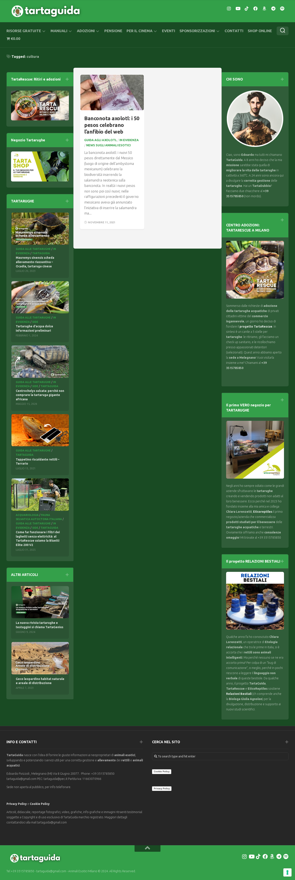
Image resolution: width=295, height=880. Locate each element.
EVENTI (168, 31)
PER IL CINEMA (139, 31)
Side (35, 321)
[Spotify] (282, 8)
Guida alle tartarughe (33, 249)
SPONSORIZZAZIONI (197, 31)
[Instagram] (229, 8)
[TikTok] (246, 8)
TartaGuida (41, 253)
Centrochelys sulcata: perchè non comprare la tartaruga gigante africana (40, 395)
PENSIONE (113, 31)
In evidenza (129, 140)
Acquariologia (27, 515)
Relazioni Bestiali (239, 693)
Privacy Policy (16, 804)
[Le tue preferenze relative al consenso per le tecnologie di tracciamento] (287, 872)
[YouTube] (238, 8)
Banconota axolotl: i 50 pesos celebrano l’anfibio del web (112, 125)
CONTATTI (234, 31)
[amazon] (264, 8)
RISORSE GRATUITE (23, 31)
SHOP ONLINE (260, 31)
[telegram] (273, 8)
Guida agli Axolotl (100, 140)
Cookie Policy (40, 804)
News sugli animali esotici (108, 145)
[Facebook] (255, 8)
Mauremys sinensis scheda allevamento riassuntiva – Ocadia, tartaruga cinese (35, 262)
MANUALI (59, 31)
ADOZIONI (86, 31)
